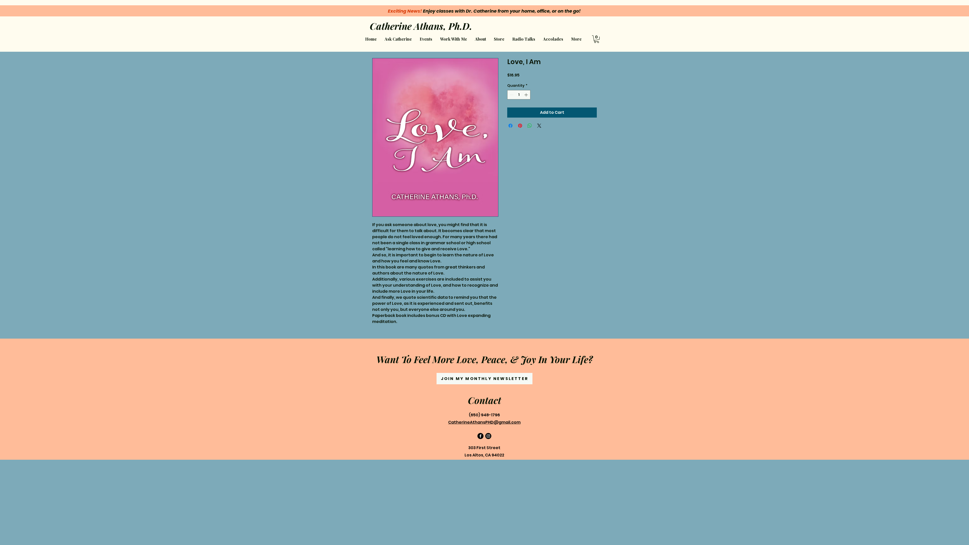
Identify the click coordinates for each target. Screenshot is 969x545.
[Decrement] (511, 94)
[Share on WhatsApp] (530, 126)
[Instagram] (488, 436)
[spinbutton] (518, 94)
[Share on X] (539, 126)
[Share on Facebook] (510, 126)
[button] (453, 39)
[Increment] (526, 94)
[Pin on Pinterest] (520, 126)
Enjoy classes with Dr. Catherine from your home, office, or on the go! (484, 11)
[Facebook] (480, 436)
